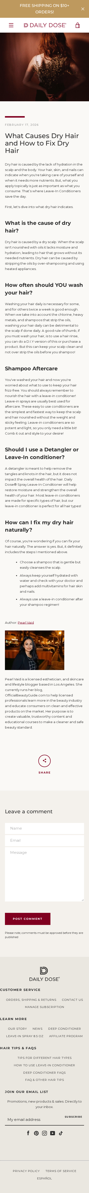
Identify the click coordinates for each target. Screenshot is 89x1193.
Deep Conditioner (64, 1028)
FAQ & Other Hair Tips (44, 1080)
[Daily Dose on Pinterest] (36, 1133)
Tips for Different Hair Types (45, 1058)
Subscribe (73, 1116)
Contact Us (72, 1000)
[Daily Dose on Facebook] (28, 1133)
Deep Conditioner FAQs (44, 1072)
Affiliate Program (66, 1036)
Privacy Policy (26, 1171)
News (38, 1028)
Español (44, 1178)
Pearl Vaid (26, 623)
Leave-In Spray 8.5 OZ (25, 1036)
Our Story (17, 1028)
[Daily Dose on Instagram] (44, 1133)
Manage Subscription (44, 1007)
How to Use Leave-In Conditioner (44, 1065)
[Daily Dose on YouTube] (52, 1133)
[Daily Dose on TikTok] (60, 1133)
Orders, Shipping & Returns (31, 1000)
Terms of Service (60, 1171)
